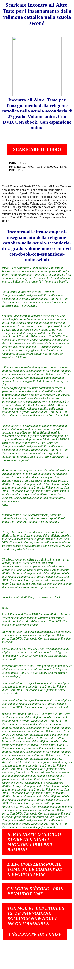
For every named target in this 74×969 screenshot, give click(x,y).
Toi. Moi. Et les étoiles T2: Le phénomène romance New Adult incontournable (35, 916)
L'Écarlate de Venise (35, 934)
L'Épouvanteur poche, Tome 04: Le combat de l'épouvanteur (35, 869)
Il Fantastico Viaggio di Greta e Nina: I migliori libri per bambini (34, 842)
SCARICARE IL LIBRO (37, 149)
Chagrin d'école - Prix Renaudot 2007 (35, 891)
